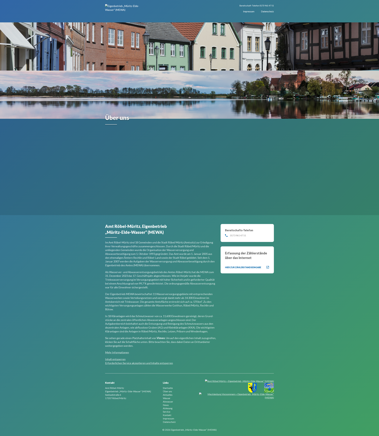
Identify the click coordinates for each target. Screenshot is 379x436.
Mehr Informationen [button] (117, 352)
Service (166, 411)
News (166, 405)
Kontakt (167, 415)
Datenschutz (267, 11)
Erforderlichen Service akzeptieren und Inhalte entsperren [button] (139, 363)
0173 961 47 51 (267, 5)
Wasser (166, 398)
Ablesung (167, 408)
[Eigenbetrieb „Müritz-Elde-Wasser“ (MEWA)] (124, 8)
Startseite (168, 387)
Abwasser (168, 401)
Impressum (248, 11)
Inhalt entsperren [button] (115, 359)
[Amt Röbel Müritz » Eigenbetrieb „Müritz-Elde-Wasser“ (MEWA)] (239, 381)
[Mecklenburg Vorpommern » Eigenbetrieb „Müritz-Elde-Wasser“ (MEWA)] (236, 396)
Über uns (167, 391)
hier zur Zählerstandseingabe (243, 267)
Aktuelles (167, 394)
